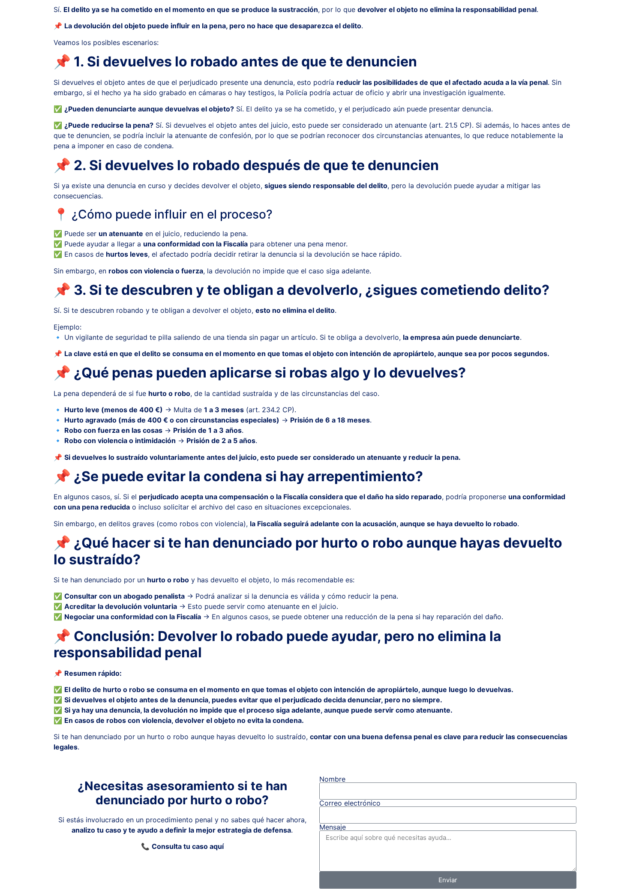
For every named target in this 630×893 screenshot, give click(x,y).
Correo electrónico (350, 803)
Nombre (332, 779)
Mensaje (332, 827)
